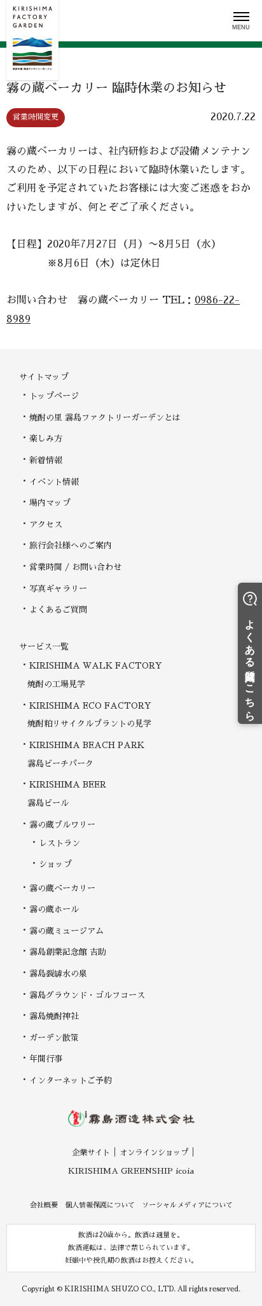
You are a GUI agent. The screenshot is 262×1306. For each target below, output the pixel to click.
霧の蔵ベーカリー (62, 888)
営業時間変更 (36, 117)
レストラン (59, 843)
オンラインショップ (154, 1153)
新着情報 (45, 460)
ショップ (55, 864)
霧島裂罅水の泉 (58, 973)
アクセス (45, 524)
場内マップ (50, 503)
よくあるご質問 (58, 610)
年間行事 (45, 1059)
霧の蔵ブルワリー (62, 825)
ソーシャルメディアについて (187, 1205)
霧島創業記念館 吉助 (67, 952)
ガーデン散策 (54, 1038)
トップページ (54, 396)
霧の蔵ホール (54, 909)
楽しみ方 (45, 438)
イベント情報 (54, 482)
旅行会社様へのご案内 (70, 545)
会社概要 (44, 1205)
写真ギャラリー (58, 589)
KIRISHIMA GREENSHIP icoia (131, 1171)
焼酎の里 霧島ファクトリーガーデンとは (105, 417)
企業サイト (91, 1153)
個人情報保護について (100, 1205)
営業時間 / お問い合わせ (75, 567)
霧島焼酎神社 (54, 1016)
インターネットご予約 (70, 1080)
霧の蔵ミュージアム (66, 931)
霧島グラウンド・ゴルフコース (87, 995)
